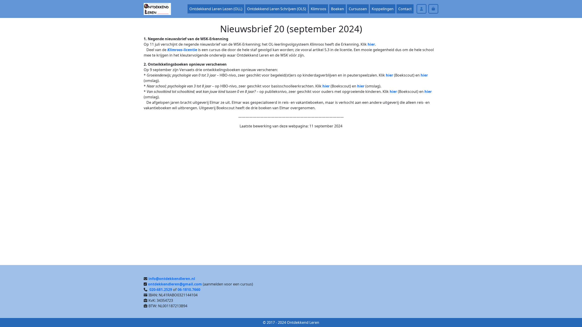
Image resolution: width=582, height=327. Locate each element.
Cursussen (358, 8)
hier (371, 44)
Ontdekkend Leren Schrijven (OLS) (276, 8)
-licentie (182, 49)
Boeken (337, 8)
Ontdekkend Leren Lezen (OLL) (215, 8)
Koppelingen (383, 8)
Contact (405, 8)
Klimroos (318, 8)
